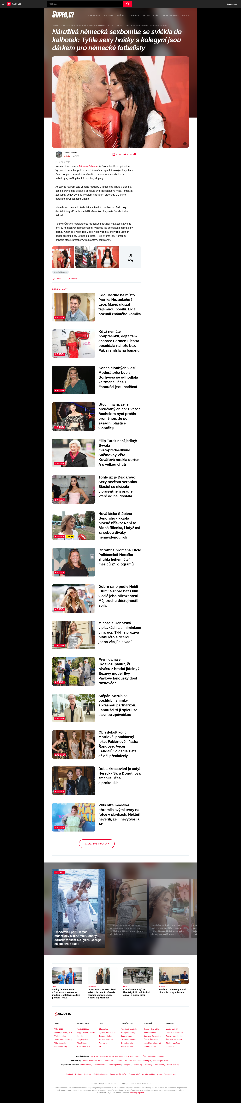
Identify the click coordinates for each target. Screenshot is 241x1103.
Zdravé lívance (126, 1036)
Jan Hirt (80, 1036)
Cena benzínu (135, 1056)
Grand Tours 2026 (83, 1047)
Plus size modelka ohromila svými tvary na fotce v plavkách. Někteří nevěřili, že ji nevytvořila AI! (119, 814)
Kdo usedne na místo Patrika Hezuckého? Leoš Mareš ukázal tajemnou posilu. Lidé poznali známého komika (119, 304)
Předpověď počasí (107, 1056)
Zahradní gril (158, 1061)
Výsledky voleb (60, 1036)
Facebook (69, 1074)
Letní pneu (127, 1065)
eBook (118, 154)
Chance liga (103, 1029)
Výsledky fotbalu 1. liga (107, 1033)
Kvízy (156, 15)
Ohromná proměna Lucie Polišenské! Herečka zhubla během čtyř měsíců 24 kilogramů (119, 557)
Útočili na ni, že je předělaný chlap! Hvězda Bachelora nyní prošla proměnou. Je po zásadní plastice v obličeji (119, 416)
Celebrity (94, 15)
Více (184, 16)
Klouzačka (128, 1061)
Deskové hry (138, 1065)
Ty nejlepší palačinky (129, 1029)
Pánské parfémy (173, 1065)
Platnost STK (171, 1047)
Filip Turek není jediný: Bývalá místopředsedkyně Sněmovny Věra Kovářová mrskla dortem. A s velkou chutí (119, 452)
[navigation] (3, 4)
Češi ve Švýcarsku (151, 1040)
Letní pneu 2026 (172, 1029)
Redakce (87, 1074)
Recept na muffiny (128, 1033)
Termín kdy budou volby (63, 1040)
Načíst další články (97, 844)
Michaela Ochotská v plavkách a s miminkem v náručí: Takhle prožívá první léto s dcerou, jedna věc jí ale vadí (119, 632)
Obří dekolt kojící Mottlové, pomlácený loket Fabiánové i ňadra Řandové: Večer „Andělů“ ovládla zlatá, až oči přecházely (118, 744)
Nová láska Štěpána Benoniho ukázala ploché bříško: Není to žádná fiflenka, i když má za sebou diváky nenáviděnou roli (119, 525)
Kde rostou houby (122, 1056)
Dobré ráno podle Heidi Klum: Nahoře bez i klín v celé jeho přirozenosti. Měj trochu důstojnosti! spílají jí (118, 595)
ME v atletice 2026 (106, 1040)
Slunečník (118, 1061)
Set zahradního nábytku (142, 1061)
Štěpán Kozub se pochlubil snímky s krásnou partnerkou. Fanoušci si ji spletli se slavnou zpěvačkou (117, 705)
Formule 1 (103, 1043)
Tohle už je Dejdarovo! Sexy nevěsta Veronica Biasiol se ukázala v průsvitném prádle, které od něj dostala (117, 486)
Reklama (78, 1074)
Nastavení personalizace (166, 1074)
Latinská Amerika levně (152, 1043)
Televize (134, 15)
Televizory (148, 1065)
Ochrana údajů (134, 1074)
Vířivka (166, 1061)
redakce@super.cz (137, 1093)
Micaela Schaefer (88, 166)
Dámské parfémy (115, 1065)
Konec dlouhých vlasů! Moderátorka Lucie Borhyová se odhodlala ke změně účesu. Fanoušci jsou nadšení (118, 377)
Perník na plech (127, 1047)
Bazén (85, 1061)
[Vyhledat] (127, 4)
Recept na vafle (127, 1043)
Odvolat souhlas (148, 1074)
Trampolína (108, 1061)
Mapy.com (94, 1056)
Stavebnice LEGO (100, 1065)
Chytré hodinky (159, 1065)
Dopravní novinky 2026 (175, 1036)
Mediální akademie (100, 1074)
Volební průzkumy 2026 (63, 1033)
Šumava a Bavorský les (152, 1036)
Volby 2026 (58, 1029)
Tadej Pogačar (82, 1040)
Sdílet (129, 154)
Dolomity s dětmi (150, 1047)
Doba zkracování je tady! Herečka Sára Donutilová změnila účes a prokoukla (119, 776)
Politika (109, 15)
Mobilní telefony (86, 1065)
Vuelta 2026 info (83, 1029)
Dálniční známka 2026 (174, 1033)
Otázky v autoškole (173, 1043)
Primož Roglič (82, 1043)
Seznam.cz (232, 4)
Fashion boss (171, 15)
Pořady (121, 15)
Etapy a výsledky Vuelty (86, 1033)
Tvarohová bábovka (128, 1040)
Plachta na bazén (96, 1061)
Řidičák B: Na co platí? (174, 1040)
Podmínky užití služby (118, 1074)
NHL (101, 1047)
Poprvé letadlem (150, 1033)
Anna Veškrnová (70, 153)
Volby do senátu (60, 1043)
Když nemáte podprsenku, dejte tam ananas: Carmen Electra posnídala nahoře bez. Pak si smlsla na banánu (119, 340)
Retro (146, 15)
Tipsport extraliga (105, 1036)
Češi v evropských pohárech (153, 1056)
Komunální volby (60, 1047)
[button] (120, 102)
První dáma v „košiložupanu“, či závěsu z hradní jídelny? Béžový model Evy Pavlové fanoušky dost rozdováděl (119, 671)
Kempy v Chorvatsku (151, 1029)
